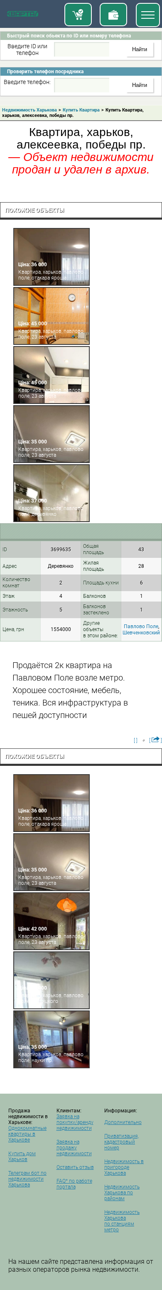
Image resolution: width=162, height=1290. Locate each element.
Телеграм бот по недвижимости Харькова (27, 1179)
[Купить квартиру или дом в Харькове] (78, 14)
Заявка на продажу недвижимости (74, 1147)
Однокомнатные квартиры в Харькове (27, 1134)
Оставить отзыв (75, 1167)
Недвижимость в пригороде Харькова (124, 1167)
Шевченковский (141, 633)
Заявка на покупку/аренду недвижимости (74, 1122)
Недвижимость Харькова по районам (122, 1192)
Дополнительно (123, 1122)
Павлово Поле (141, 626)
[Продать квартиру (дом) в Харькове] (113, 14)
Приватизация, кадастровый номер (121, 1142)
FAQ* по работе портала (74, 1184)
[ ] (135, 740)
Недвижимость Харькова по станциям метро (122, 1221)
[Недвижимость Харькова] (22, 15)
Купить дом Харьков (22, 1156)
